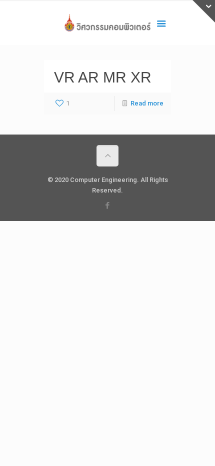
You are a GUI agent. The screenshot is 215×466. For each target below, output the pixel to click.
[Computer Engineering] (107, 25)
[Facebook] (107, 205)
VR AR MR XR (103, 77)
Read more (147, 103)
